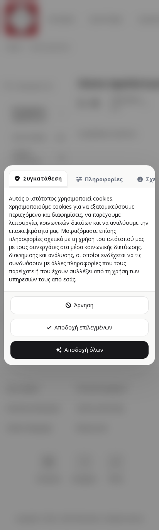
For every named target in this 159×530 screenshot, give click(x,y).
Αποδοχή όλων (83, 349)
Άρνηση (83, 305)
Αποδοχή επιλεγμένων (83, 327)
